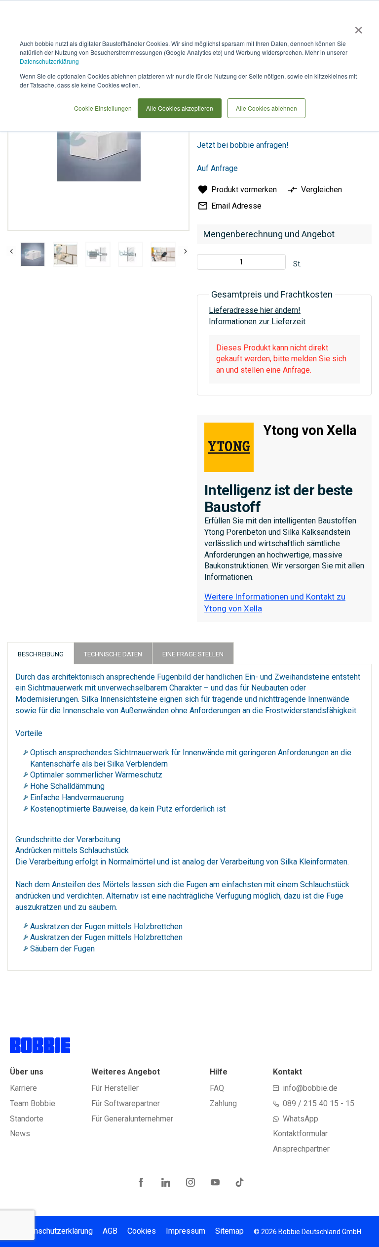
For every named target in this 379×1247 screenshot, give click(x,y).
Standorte (26, 1118)
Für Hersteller (115, 1088)
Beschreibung (41, 654)
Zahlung (223, 1103)
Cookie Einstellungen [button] (103, 108)
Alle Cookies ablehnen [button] (266, 108)
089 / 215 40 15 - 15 (318, 1103)
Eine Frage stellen (193, 654)
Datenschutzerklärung (49, 61)
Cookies (141, 1231)
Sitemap (229, 1231)
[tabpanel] (32, 256)
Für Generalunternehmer (132, 1118)
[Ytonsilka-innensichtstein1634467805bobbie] (32, 254)
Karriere (23, 1088)
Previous (11, 251)
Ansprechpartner (301, 1149)
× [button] (356, 26)
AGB (110, 1231)
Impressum (185, 1231)
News (20, 1133)
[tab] (40, 653)
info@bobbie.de (310, 1088)
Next (183, 251)
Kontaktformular (300, 1133)
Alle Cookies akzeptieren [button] (179, 108)
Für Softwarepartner (125, 1103)
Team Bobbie (32, 1103)
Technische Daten (113, 654)
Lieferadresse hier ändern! (255, 310)
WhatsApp (300, 1118)
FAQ (217, 1088)
